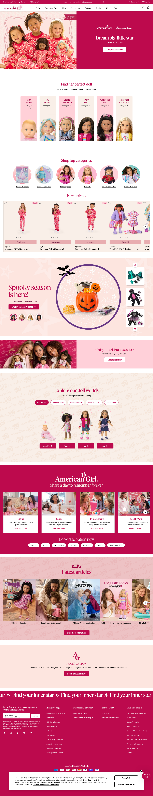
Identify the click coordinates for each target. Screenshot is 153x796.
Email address (9, 715)
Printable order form (53, 748)
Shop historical (76, 402)
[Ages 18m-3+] (48, 425)
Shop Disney (111, 402)
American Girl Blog (133, 735)
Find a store (82, 2)
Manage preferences (126, 784)
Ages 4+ (67, 446)
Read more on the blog (76, 633)
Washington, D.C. (116, 545)
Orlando (100, 545)
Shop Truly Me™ (94, 402)
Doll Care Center (52, 735)
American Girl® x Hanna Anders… (18, 249)
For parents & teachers (135, 744)
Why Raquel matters (19, 623)
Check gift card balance (54, 753)
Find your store (21, 528)
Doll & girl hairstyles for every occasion (116, 623)
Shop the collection (115, 49)
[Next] (135, 329)
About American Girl (134, 726)
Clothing (88, 8)
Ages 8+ (105, 446)
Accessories (75, 8)
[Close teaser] (141, 771)
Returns (49, 731)
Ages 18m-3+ (48, 446)
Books (98, 8)
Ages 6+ (86, 446)
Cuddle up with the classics (51, 623)
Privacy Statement (89, 780)
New (64, 8)
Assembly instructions (54, 744)
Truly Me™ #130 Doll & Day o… (122, 249)
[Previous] (135, 265)
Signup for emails (133, 722)
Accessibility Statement (54, 739)
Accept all (126, 778)
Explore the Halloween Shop (24, 307)
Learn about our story (76, 673)
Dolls (38, 8)
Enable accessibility (9, 2)
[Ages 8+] (105, 425)
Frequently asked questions (136, 713)
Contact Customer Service (55, 713)
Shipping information (53, 722)
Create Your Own (51, 8)
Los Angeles (59, 545)
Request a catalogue (80, 713)
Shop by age (41, 402)
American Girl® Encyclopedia (137, 739)
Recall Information (52, 726)
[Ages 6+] (86, 425)
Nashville (73, 545)
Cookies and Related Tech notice (46, 784)
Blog (115, 8)
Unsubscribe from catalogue (83, 718)
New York (87, 545)
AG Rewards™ (131, 718)
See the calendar (115, 360)
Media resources (133, 748)
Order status (50, 718)
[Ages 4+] (67, 425)
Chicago (34, 545)
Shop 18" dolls (58, 402)
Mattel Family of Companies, (14, 725)
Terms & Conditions (56, 782)
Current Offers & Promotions (137, 731)
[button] (146, 775)
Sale (107, 8)
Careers (129, 753)
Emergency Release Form (110, 718)
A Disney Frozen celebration (84, 623)
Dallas (45, 545)
